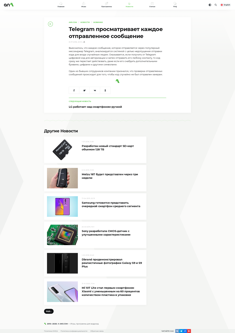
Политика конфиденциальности (74, 331)
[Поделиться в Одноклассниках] (105, 90)
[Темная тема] (210, 5)
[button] (49, 311)
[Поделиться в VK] (95, 90)
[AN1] (45, 324)
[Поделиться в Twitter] (84, 90)
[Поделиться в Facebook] (74, 90)
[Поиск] (216, 5)
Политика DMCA (51, 331)
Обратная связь (97, 331)
